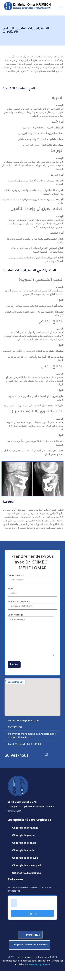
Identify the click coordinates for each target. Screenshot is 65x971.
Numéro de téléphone (19, 602)
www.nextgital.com (39, 965)
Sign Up (32, 913)
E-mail (11, 589)
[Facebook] (35, 752)
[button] (60, 7)
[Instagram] (44, 752)
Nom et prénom (16, 575)
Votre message (15, 615)
